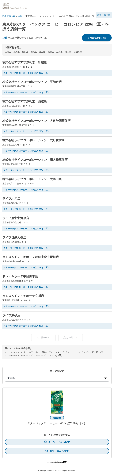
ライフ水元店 (11, 198)
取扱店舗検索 (8, 16)
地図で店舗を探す (98, 38)
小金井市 (78, 51)
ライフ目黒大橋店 (14, 237)
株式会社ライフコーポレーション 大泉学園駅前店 (36, 120)
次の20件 (68, 337)
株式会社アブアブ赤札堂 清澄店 (24, 101)
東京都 (11, 378)
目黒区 (16, 51)
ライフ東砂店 (11, 315)
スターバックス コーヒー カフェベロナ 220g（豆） (29, 352)
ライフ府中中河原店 (15, 218)
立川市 (59, 51)
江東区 (8, 51)
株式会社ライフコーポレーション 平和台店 (32, 81)
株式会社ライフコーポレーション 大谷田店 (32, 179)
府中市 (68, 51)
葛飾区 (51, 51)
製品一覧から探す (59, 451)
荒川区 (25, 51)
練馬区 (34, 51)
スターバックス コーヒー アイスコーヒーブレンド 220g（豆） (34, 355)
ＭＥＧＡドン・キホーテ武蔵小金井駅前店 (30, 257)
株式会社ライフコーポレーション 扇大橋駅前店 (35, 159)
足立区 (42, 51)
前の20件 (46, 337)
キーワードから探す (59, 442)
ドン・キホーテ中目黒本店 (20, 276)
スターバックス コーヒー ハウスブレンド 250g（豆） (80, 352)
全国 (20, 16)
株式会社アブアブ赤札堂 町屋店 (24, 62)
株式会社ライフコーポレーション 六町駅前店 (33, 140)
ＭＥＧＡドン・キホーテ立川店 (23, 295)
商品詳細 (57, 417)
